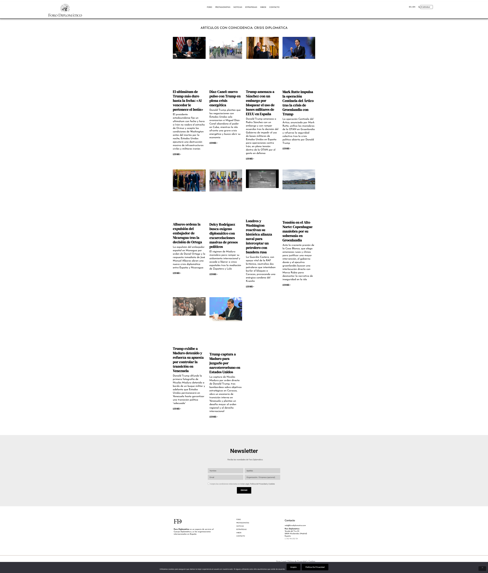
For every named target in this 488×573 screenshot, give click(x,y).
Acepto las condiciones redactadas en (242, 484)
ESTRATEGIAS (251, 7)
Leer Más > (177, 154)
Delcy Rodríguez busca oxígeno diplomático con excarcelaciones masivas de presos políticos (223, 235)
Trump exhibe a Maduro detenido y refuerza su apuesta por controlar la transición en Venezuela (188, 359)
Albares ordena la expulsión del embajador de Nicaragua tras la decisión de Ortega (187, 233)
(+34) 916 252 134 (291, 539)
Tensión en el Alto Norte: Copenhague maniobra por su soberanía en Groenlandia (297, 231)
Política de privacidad (315, 567)
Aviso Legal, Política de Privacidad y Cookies (257, 484)
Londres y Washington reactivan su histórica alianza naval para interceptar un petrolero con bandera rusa (259, 236)
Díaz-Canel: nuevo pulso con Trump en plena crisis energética (225, 98)
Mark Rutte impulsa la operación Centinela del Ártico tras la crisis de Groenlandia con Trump (298, 102)
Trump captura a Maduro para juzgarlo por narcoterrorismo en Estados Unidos (224, 363)
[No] (482, 568)
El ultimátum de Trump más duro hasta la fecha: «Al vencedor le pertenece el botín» (188, 100)
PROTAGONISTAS (222, 7)
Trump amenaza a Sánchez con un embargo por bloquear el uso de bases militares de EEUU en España (260, 102)
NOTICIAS (237, 7)
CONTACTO (274, 7)
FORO (209, 7)
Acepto (293, 567)
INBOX (263, 7)
